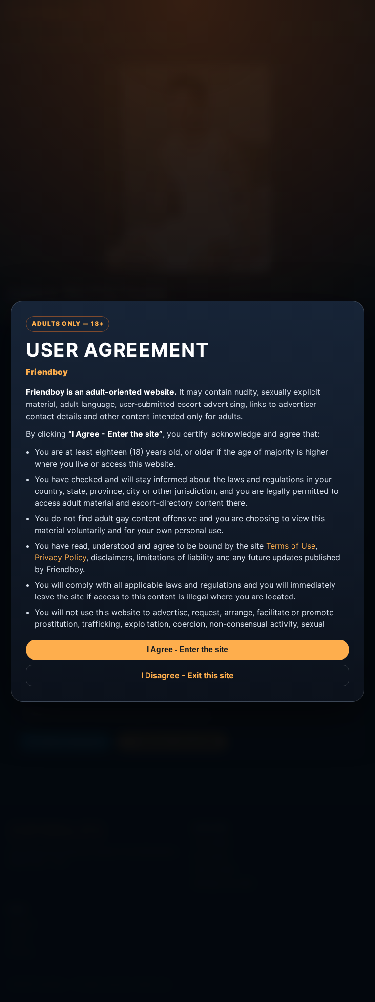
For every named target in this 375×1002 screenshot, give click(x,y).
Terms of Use (290, 546)
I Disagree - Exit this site (187, 675)
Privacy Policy (60, 557)
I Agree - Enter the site (187, 649)
